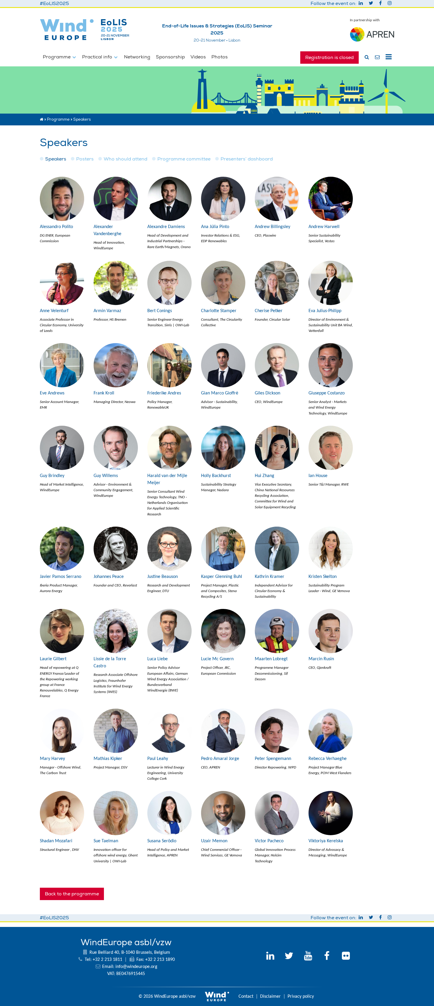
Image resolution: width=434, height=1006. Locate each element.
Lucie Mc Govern (217, 659)
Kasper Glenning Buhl (221, 576)
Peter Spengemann (273, 758)
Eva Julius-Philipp (325, 311)
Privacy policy (301, 996)
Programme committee (184, 159)
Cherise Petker (269, 311)
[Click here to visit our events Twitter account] (289, 957)
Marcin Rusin (321, 659)
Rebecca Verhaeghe (328, 758)
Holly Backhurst (216, 475)
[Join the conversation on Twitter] (371, 3)
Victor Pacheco (269, 841)
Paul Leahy (157, 758)
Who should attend (125, 159)
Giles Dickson (267, 393)
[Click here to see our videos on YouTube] (308, 957)
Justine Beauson (162, 576)
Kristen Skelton (323, 576)
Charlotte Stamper (218, 311)
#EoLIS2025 (54, 3)
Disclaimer (270, 996)
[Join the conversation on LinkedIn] (361, 3)
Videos (198, 57)
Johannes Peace (109, 576)
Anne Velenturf (54, 311)
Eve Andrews (52, 393)
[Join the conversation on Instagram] (390, 3)
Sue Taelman (106, 841)
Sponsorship (170, 57)
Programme (57, 57)
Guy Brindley (52, 475)
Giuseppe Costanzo (327, 393)
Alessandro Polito (56, 227)
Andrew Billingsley (272, 227)
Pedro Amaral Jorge (220, 758)
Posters (85, 159)
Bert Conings (159, 311)
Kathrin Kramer (269, 576)
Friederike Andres (164, 393)
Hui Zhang (264, 475)
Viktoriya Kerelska (326, 841)
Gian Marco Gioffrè (219, 393)
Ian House (318, 475)
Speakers (55, 159)
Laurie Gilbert (53, 659)
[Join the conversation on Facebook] (381, 3)
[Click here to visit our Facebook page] (327, 957)
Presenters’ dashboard (247, 159)
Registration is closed (329, 57)
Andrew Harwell (324, 227)
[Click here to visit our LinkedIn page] (270, 957)
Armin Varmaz (107, 311)
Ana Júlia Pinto (215, 227)
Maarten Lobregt (271, 659)
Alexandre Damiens (166, 227)
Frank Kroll (104, 393)
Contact (246, 996)
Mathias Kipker (108, 758)
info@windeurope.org (136, 966)
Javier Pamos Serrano (60, 576)
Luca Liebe (157, 659)
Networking (137, 57)
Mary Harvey (52, 758)
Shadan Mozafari (56, 841)
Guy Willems (106, 475)
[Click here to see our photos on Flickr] (346, 957)
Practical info (97, 57)
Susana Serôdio (161, 841)
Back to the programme (72, 894)
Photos (219, 57)
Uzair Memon (214, 841)
